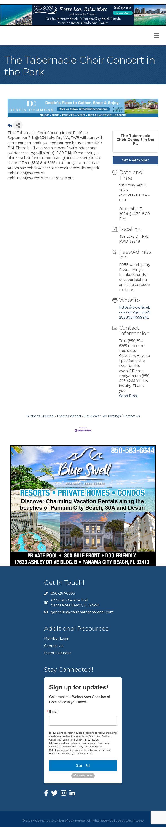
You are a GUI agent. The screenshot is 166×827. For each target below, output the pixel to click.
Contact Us (131, 416)
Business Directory (40, 416)
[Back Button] (10, 126)
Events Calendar (69, 416)
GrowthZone (135, 820)
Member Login (56, 638)
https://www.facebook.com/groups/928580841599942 (134, 312)
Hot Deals (91, 416)
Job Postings (111, 416)
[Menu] (156, 35)
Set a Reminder (135, 160)
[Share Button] (18, 125)
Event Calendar (57, 653)
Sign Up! (83, 765)
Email (53, 711)
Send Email (129, 396)
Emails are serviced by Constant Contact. (71, 753)
